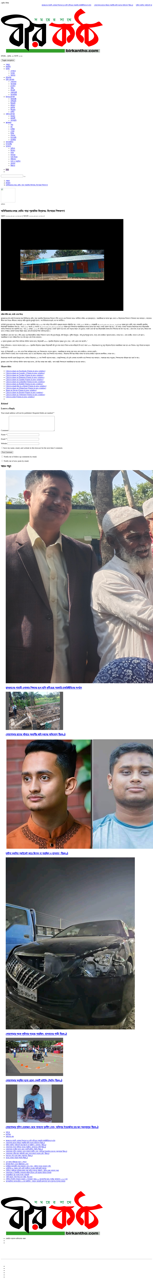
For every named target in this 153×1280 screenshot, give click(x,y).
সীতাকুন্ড (13, 110)
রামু (11, 127)
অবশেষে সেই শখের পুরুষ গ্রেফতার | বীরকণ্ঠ (19, 1156)
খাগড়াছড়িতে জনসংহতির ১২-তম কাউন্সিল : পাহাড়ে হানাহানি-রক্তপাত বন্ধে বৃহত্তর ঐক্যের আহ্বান (35, 1181)
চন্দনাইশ (13, 86)
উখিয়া (12, 133)
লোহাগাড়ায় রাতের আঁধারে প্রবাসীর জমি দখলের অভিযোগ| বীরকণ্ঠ (71, 5)
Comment (4, 430)
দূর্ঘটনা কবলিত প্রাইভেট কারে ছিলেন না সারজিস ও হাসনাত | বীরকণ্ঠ (114, 5)
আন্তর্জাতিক (9, 142)
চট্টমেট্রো (8, 77)
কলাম (12, 153)
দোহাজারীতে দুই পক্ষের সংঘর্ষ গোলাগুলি (17, 1175)
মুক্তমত (13, 155)
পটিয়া (12, 88)
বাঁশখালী (13, 90)
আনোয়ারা (13, 84)
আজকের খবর (10, 1136)
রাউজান (13, 105)
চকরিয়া (13, 129)
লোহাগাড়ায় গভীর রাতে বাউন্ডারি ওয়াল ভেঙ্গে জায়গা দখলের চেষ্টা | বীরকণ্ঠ (27, 1153)
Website (4, 443)
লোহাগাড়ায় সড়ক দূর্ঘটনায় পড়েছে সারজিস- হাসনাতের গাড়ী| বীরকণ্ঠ (36, 1033)
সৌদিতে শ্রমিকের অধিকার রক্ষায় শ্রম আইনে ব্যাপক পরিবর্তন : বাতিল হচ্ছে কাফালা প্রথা (32, 1170)
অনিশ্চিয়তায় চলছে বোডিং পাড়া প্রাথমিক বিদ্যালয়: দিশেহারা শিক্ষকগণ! (27, 185)
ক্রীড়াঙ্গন (13, 159)
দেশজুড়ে (13, 71)
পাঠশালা (13, 163)
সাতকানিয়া (14, 95)
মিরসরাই (13, 103)
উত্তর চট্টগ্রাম (10, 97)
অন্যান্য (8, 146)
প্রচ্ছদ (8, 64)
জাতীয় (8, 69)
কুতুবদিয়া (13, 140)
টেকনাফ (13, 135)
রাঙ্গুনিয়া (13, 107)
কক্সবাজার (8, 122)
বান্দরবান (13, 116)
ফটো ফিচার (14, 157)
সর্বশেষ (8, 1132)
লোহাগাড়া (13, 82)
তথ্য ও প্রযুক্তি (15, 161)
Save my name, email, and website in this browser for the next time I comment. (33, 448)
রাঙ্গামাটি (13, 118)
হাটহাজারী (13, 99)
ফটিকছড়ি (13, 101)
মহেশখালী (13, 138)
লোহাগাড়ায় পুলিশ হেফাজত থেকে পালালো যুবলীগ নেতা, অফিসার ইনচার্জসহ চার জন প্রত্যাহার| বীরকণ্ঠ (52, 1127)
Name (4, 435)
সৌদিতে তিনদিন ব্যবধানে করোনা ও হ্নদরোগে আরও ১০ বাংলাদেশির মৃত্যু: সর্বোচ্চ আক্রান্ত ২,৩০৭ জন (37, 1179)
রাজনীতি (8, 67)
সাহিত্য (13, 148)
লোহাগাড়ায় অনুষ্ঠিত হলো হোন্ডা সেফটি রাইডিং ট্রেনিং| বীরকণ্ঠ (34, 1080)
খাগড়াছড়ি (13, 120)
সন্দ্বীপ (12, 112)
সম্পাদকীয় (9, 144)
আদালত (13, 75)
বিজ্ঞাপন (13, 165)
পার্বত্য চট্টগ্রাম (10, 114)
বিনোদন (13, 150)
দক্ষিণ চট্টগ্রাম (10, 79)
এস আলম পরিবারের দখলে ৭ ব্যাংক (16, 1162)
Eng (7, 170)
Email (4, 439)
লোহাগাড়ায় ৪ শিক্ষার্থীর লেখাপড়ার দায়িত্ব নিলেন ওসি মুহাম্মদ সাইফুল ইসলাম (28, 1173)
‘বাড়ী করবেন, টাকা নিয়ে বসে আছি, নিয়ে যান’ (19, 1177)
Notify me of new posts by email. (16, 461)
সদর (12, 125)
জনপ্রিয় (8, 1134)
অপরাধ (13, 73)
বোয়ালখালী (14, 92)
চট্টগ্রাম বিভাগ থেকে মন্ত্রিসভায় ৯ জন (17, 1164)
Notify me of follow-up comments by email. (20, 457)
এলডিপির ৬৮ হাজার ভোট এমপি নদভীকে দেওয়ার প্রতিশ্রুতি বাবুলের (26, 1168)
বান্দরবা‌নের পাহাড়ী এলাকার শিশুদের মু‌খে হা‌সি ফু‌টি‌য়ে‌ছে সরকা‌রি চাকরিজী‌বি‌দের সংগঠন (44, 687)
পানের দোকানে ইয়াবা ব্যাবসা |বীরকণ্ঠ (17, 1158)
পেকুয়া (12, 131)
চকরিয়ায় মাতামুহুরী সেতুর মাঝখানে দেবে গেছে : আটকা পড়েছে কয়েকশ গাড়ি (28, 1166)
